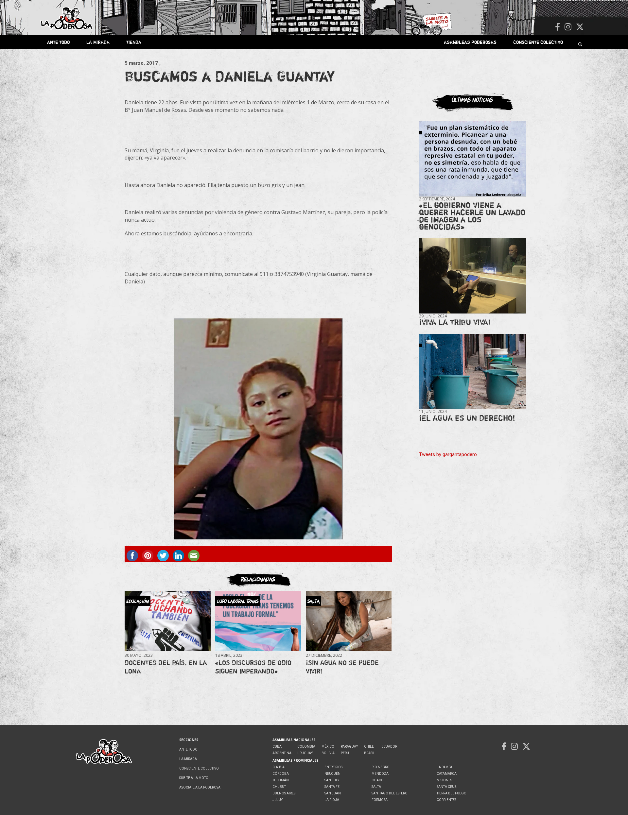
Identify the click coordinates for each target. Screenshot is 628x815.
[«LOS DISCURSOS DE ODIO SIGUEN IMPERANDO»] (258, 621)
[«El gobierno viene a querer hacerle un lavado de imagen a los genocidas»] (472, 159)
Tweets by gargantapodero (448, 454)
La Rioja (331, 800)
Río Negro (381, 767)
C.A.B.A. (279, 767)
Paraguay (349, 746)
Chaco (378, 780)
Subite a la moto (193, 778)
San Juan (332, 793)
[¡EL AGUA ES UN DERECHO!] (472, 371)
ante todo (58, 42)
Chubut (279, 787)
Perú (345, 753)
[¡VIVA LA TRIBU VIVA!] (472, 276)
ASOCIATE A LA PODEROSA (199, 787)
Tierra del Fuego (451, 793)
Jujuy (277, 800)
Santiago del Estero (390, 793)
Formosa (380, 800)
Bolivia (328, 753)
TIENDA (133, 42)
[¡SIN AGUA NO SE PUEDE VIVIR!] (348, 621)
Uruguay (305, 753)
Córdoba (280, 773)
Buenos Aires (283, 793)
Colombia (306, 746)
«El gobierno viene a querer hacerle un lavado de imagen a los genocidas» (472, 215)
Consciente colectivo (538, 42)
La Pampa (444, 767)
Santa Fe (332, 787)
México (328, 746)
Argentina (281, 753)
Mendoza (380, 773)
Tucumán (280, 780)
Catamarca (447, 773)
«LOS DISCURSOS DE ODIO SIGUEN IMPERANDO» (253, 666)
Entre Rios (333, 767)
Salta (376, 787)
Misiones (444, 780)
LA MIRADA (98, 42)
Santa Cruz (447, 787)
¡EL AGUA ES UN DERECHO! (467, 418)
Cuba (277, 746)
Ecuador (389, 746)
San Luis (331, 780)
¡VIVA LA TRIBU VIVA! (455, 322)
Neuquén (332, 773)
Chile (369, 746)
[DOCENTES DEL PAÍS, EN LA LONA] (167, 621)
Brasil (369, 753)
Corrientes (446, 800)
